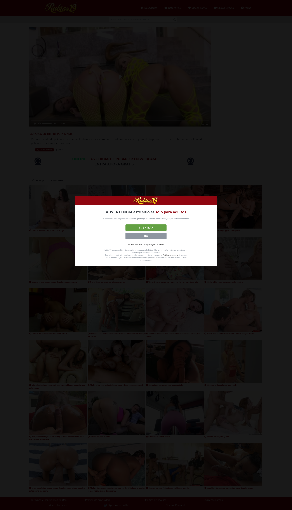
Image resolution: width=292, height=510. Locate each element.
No (146, 236)
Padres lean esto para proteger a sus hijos (146, 244)
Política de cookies (170, 255)
